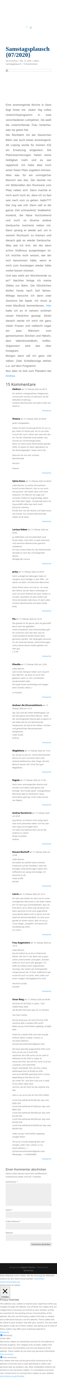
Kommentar (12, 1182)
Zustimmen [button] (39, 1278)
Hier (48, 305)
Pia (14, 618)
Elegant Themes (28, 1267)
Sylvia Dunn (18, 481)
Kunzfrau (13, 60)
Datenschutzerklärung (10, 1282)
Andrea (10, 375)
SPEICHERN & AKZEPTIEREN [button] (12, 1376)
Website (9, 1233)
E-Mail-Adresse (13, 1221)
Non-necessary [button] (6, 1354)
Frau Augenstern (21, 942)
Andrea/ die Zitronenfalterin (27, 705)
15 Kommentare (30, 64)
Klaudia (16, 664)
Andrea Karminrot (22, 812)
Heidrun (16, 389)
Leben (36, 60)
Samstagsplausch (13, 64)
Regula (16, 780)
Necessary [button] (4, 1332)
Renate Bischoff (20, 851)
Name (9, 1210)
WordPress (29, 1270)
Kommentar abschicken (41, 1244)
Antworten (46, 410)
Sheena (16, 418)
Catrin (15, 894)
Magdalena (18, 750)
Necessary (7, 1335)
